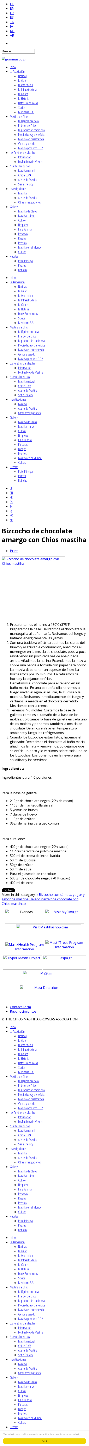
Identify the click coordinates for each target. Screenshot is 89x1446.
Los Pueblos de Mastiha (22, 152)
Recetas (14, 256)
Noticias (22, 76)
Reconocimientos (23, 1011)
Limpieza (23, 225)
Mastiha (22, 193)
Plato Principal (25, 261)
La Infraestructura (27, 89)
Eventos (22, 243)
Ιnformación (24, 157)
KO (12, 31)
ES (12, 17)
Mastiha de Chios (19, 116)
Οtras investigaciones (29, 202)
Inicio (13, 67)
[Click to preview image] (33, 618)
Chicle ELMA (24, 175)
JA (11, 26)
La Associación (17, 71)
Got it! (44, 1441)
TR (12, 22)
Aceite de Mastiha (27, 179)
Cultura (22, 252)
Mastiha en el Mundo (30, 247)
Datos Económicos (28, 103)
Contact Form (20, 1007)
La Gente (23, 94)
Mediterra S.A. (26, 112)
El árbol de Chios (27, 125)
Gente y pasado (26, 143)
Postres (22, 265)
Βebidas (22, 270)
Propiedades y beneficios (31, 134)
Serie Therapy (25, 184)
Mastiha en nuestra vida (31, 139)
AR (12, 35)
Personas (23, 234)
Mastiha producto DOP (30, 148)
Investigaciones (18, 188)
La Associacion (25, 85)
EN (12, 8)
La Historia (23, 98)
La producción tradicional (31, 130)
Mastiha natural (26, 170)
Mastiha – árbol (26, 216)
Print (14, 551)
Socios (21, 107)
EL (12, 4)
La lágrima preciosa (28, 121)
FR (12, 13)
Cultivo (22, 220)
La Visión (22, 80)
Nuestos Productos (20, 166)
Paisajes (22, 238)
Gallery (14, 206)
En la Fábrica (25, 229)
